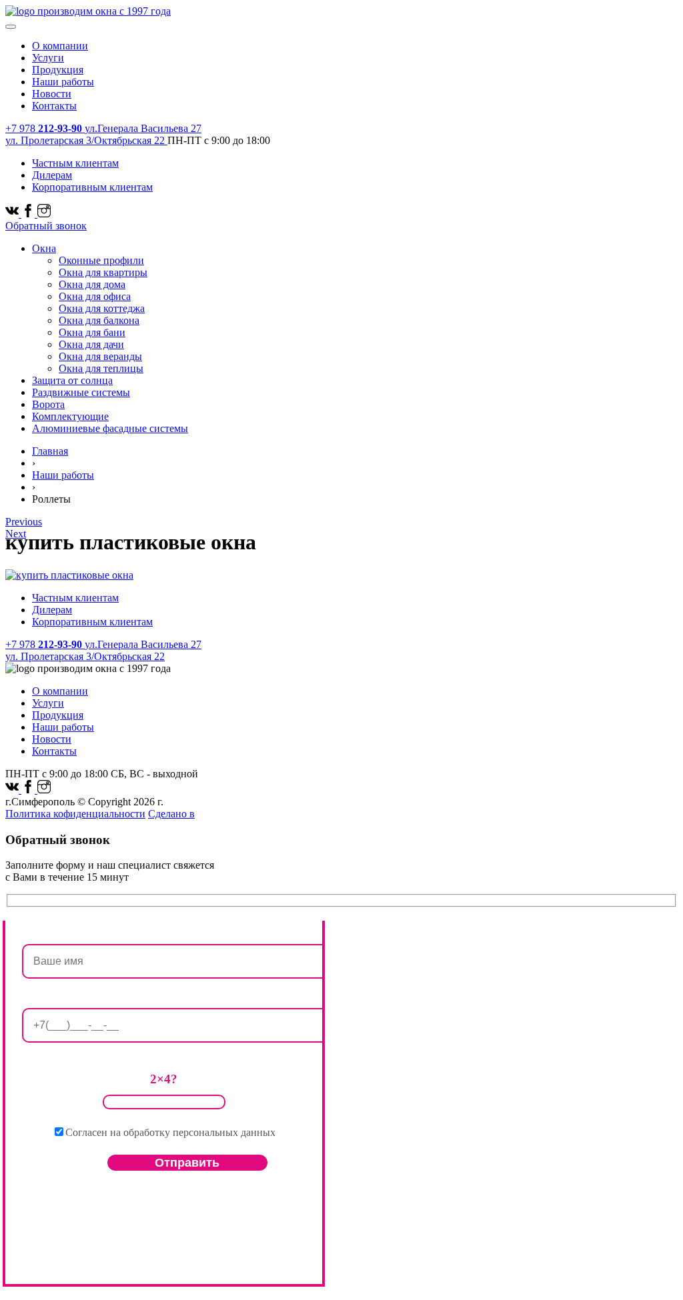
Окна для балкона (99, 320)
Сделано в (171, 813)
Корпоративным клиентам (92, 187)
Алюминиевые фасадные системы (110, 428)
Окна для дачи (91, 344)
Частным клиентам (75, 163)
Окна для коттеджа (102, 308)
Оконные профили (101, 260)
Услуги (48, 57)
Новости (51, 93)
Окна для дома (92, 284)
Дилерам (52, 175)
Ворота (48, 404)
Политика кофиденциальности (75, 813)
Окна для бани (92, 332)
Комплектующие (70, 416)
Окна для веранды (100, 356)
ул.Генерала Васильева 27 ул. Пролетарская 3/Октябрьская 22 (103, 134)
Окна (44, 248)
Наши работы (63, 81)
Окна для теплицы (101, 368)
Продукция (57, 69)
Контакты (54, 105)
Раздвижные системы (81, 392)
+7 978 (43, 128)
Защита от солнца (72, 380)
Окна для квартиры (103, 272)
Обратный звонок (46, 225)
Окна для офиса (95, 296)
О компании (60, 45)
